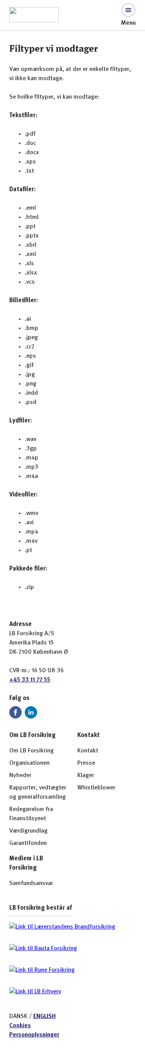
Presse (86, 763)
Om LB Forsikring (31, 751)
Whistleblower (96, 788)
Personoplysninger (34, 1035)
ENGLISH (44, 1016)
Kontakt (87, 751)
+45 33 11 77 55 (29, 680)
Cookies (20, 1026)
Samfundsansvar (31, 883)
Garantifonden (28, 843)
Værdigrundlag (28, 831)
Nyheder (20, 775)
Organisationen (29, 763)
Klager (85, 775)
